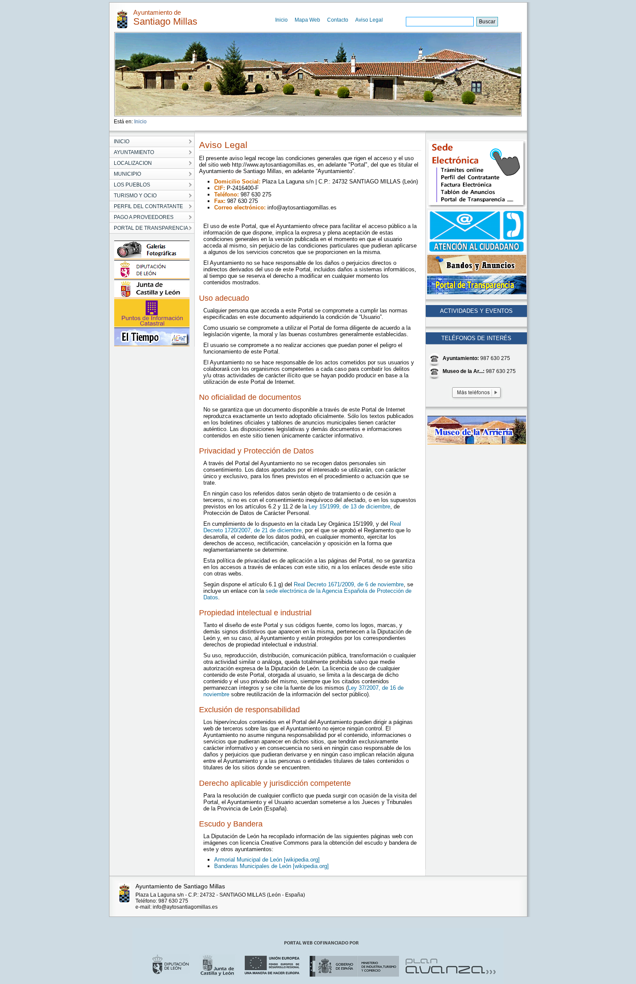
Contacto (337, 20)
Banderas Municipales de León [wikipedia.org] (271, 866)
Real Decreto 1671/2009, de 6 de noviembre (349, 584)
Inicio (281, 20)
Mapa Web (307, 20)
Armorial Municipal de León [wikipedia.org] (267, 859)
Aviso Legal (369, 20)
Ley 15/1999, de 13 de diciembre (349, 506)
